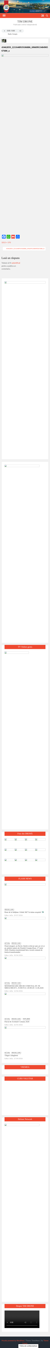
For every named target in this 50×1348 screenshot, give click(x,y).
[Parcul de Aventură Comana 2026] (25, 1005)
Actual (7, 943)
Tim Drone (25, 21)
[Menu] (4, 15)
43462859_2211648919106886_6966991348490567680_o (25, 248)
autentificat (16, 263)
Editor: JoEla (9, 915)
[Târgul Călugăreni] (25, 1038)
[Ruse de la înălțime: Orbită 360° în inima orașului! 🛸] (4, 41)
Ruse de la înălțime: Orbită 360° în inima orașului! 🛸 (24, 912)
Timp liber (26, 1018)
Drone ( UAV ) (9, 909)
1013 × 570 (6, 242)
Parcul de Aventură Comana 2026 (17, 1022)
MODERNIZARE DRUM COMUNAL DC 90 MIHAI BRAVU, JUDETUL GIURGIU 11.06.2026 (24, 987)
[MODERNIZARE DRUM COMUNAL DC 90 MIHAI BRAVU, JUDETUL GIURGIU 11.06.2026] (25, 969)
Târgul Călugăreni (11, 1055)
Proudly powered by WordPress (13, 1341)
